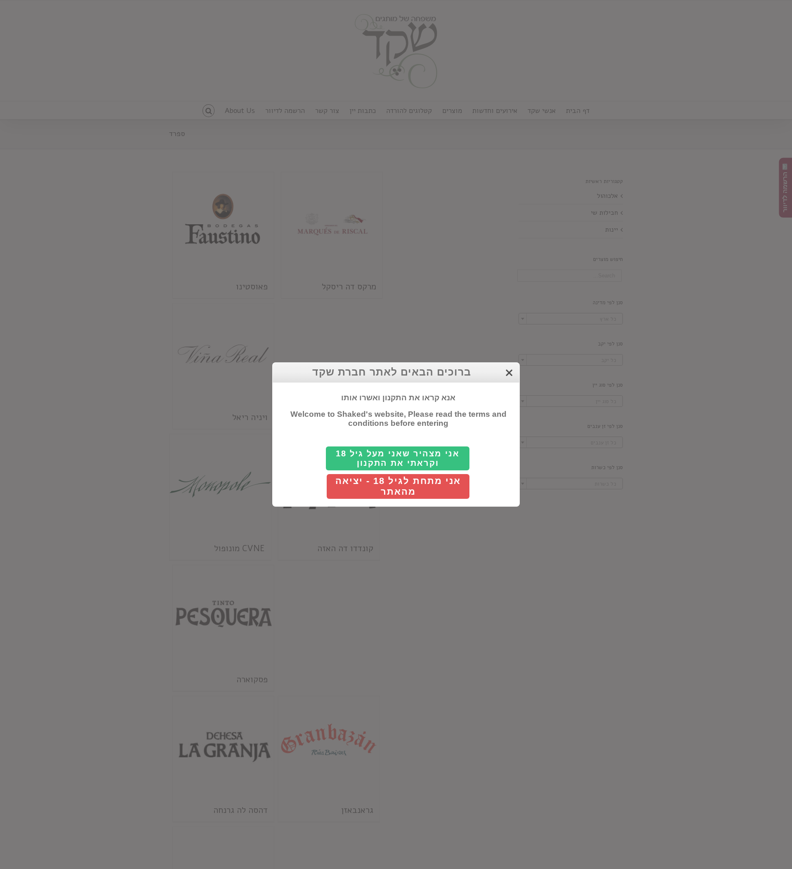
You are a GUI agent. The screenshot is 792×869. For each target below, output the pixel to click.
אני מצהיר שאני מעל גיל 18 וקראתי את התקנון (398, 458)
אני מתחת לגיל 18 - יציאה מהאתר (398, 486)
